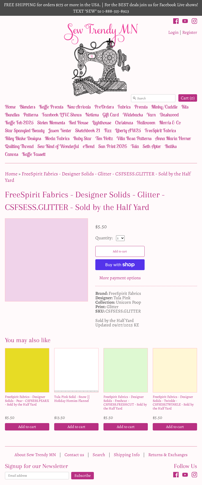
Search (99, 455)
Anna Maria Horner (173, 138)
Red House (78, 122)
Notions (92, 115)
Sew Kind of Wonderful (58, 146)
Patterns (30, 115)
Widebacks (133, 115)
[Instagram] (194, 22)
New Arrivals (79, 107)
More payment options (120, 278)
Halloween (146, 122)
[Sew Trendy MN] (101, 59)
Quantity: (104, 238)
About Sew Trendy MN (35, 455)
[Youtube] (185, 22)
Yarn (151, 115)
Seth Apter (152, 146)
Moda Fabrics (57, 138)
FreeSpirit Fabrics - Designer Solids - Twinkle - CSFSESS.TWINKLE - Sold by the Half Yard (173, 402)
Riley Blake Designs (23, 138)
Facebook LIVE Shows (62, 115)
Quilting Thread (19, 146)
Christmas (124, 122)
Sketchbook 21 (87, 130)
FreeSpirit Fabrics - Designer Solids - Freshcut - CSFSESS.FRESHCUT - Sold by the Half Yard (125, 402)
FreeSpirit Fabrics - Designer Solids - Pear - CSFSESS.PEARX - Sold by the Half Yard (27, 400)
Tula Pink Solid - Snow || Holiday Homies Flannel (72, 398)
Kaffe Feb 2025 (19, 122)
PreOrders (104, 107)
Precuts (141, 107)
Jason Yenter (59, 130)
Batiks (171, 146)
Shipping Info (127, 455)
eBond (89, 146)
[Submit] (134, 98)
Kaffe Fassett (34, 154)
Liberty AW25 (128, 130)
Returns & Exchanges (167, 455)
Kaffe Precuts (51, 107)
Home (10, 107)
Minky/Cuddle (164, 107)
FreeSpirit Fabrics (160, 130)
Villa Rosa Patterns (134, 138)
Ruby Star (82, 138)
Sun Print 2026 (112, 146)
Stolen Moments (51, 122)
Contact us (74, 455)
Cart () (188, 98)
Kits (184, 107)
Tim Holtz (104, 138)
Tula (135, 146)
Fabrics (124, 107)
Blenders (27, 107)
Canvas (11, 154)
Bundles (12, 115)
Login (173, 32)
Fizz (107, 130)
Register (189, 32)
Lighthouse (101, 122)
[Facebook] (176, 22)
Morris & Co (170, 122)
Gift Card (110, 115)
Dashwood (169, 115)
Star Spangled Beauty (25, 130)
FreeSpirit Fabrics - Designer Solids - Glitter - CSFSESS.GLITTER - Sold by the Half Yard (98, 177)
